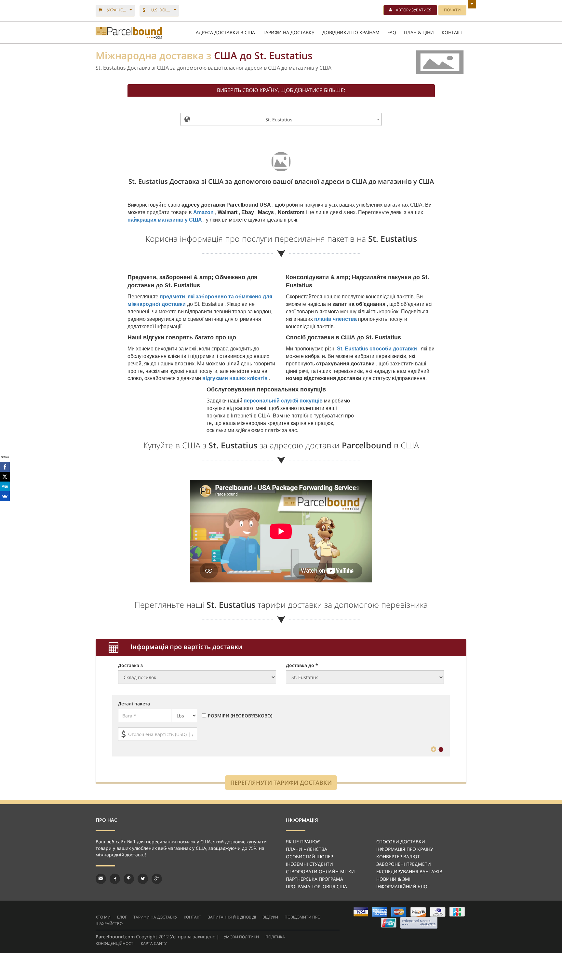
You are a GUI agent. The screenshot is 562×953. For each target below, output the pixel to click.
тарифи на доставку (155, 917)
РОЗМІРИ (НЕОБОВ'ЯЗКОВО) (240, 716)
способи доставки (400, 841)
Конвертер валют (398, 856)
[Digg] (5, 486)
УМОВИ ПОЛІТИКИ (241, 937)
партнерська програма (314, 879)
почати (452, 10)
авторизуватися (414, 10)
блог (122, 917)
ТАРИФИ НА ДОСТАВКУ (288, 32)
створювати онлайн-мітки (320, 871)
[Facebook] (5, 467)
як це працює (303, 841)
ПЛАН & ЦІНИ (419, 32)
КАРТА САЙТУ (154, 943)
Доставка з (130, 665)
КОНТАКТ (452, 32)
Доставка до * (302, 665)
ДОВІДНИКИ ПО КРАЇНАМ (351, 32)
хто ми (103, 917)
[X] (5, 477)
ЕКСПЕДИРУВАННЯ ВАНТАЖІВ (409, 871)
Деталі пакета (134, 704)
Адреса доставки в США (225, 32)
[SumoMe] (5, 496)
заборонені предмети (403, 864)
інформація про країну (404, 849)
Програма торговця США (316, 886)
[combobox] (281, 119)
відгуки (270, 917)
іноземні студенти (309, 864)
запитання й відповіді (232, 917)
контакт (192, 917)
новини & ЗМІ (393, 879)
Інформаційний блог (403, 886)
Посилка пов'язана (129, 32)
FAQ (391, 32)
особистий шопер (309, 856)
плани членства (306, 849)
